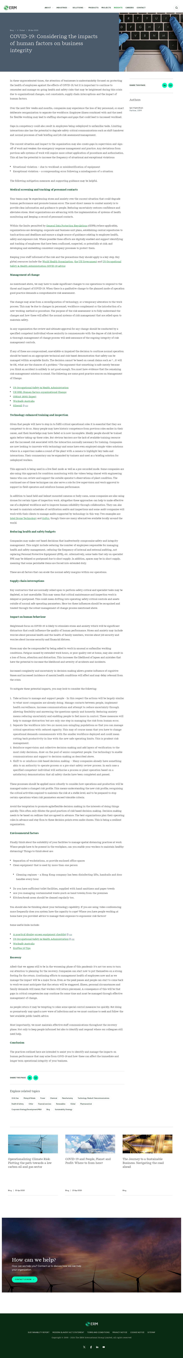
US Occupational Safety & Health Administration (40, 388)
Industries (61, 8)
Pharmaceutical (86, 1104)
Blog (48, 1109)
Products (93, 8)
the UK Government (85, 262)
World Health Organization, (58, 262)
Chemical (53, 1098)
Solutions (78, 8)
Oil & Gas (15, 1098)
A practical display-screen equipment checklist (39, 935)
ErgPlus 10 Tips (21, 948)
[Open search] (176, 7)
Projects (106, 8)
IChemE (17, 406)
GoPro (45, 518)
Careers (129, 8)
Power (42, 1098)
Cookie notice (137, 1332)
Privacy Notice (120, 1332)
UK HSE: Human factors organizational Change (39, 392)
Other (31, 1104)
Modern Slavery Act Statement (68, 1332)
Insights (118, 8)
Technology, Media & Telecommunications (93, 1098)
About (48, 8)
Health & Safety (18, 1104)
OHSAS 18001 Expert (24, 397)
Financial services (44, 1104)
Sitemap (151, 1332)
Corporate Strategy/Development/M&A (27, 1109)
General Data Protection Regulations (66, 226)
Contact (141, 8)
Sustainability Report (39, 1332)
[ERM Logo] (10, 7)
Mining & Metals (29, 1098)
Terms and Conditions (98, 1332)
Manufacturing (67, 1098)
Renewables (60, 1104)
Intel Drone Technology (23, 518)
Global (72, 1104)
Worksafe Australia (23, 401)
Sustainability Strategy (63, 1109)
